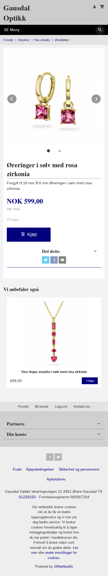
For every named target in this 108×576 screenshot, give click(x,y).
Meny (14, 30)
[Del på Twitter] (45, 260)
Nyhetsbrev (56, 479)
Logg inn (61, 406)
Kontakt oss (82, 406)
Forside (8, 39)
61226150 (27, 497)
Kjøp (32, 234)
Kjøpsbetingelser (40, 469)
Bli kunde (41, 406)
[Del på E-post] (62, 260)
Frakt (17, 469)
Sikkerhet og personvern (79, 469)
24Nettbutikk (63, 566)
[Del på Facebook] (54, 260)
